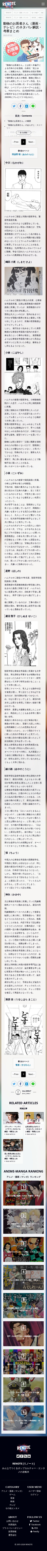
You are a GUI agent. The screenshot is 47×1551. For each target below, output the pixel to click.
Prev (16, 142)
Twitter (35, 1521)
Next (30, 142)
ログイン (35, 1494)
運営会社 (12, 1535)
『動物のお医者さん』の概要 (19, 121)
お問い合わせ (12, 1521)
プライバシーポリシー (12, 1528)
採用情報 (12, 1531)
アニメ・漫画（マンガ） (12, 1491)
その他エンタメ (12, 1508)
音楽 (12, 1498)
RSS (36, 1528)
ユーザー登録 (35, 1491)
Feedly (36, 1531)
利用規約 (12, 1524)
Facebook (36, 1524)
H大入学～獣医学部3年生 (21, 136)
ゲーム (12, 1494)
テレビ (12, 1504)
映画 (12, 1501)
